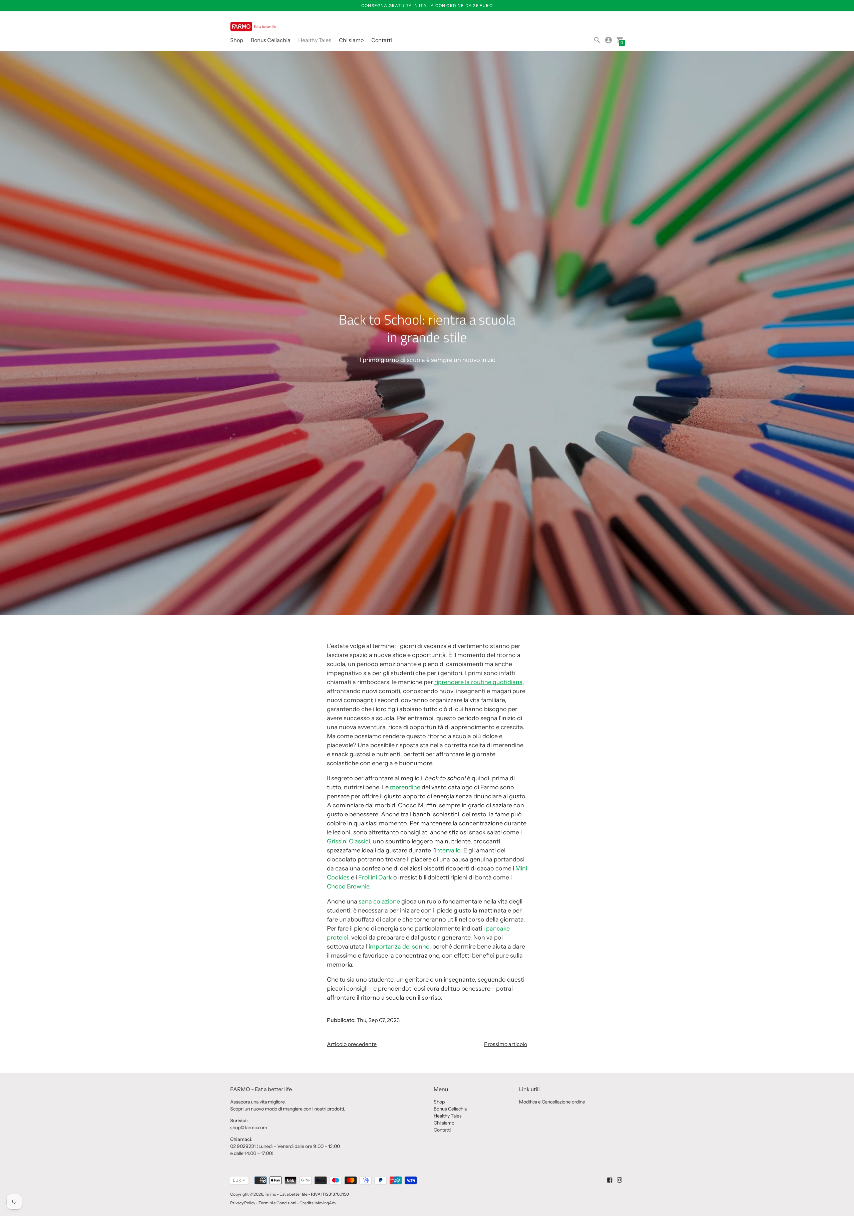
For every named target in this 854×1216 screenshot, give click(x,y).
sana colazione (379, 901)
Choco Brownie (348, 886)
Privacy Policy (242, 1202)
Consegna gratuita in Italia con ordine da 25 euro (427, 5)
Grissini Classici (348, 841)
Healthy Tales (314, 40)
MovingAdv (325, 1202)
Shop (236, 40)
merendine (405, 787)
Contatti (381, 40)
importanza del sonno (399, 946)
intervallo (447, 850)
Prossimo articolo (505, 1044)
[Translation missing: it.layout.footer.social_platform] (609, 1179)
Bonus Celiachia (271, 40)
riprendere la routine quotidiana (478, 682)
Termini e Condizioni (277, 1202)
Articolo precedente (352, 1044)
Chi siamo (351, 40)
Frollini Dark (375, 877)
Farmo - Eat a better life (286, 1194)
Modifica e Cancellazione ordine (552, 1102)
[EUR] (236, 1180)
